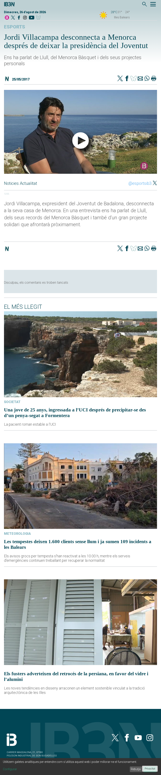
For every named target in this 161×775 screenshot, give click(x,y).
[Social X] (13, 17)
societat (12, 402)
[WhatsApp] (147, 78)
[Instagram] (25, 17)
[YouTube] (31, 17)
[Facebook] (19, 17)
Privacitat (150, 768)
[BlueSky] (39, 17)
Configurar (10, 769)
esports (14, 27)
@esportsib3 (140, 183)
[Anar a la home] (7, 17)
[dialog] (80, 766)
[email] (140, 78)
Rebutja (136, 769)
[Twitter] (120, 78)
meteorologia (17, 534)
